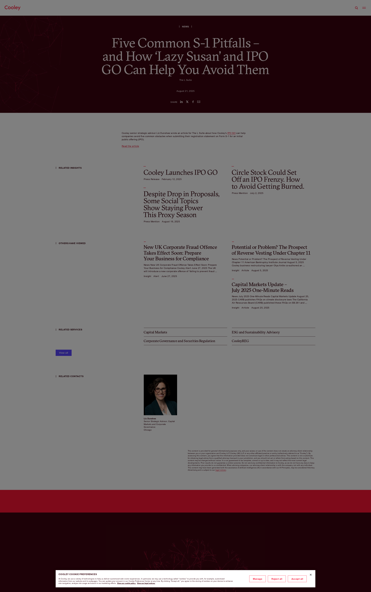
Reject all (276, 578)
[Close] (311, 575)
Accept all (297, 578)
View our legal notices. (146, 583)
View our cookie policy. (126, 583)
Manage (257, 578)
